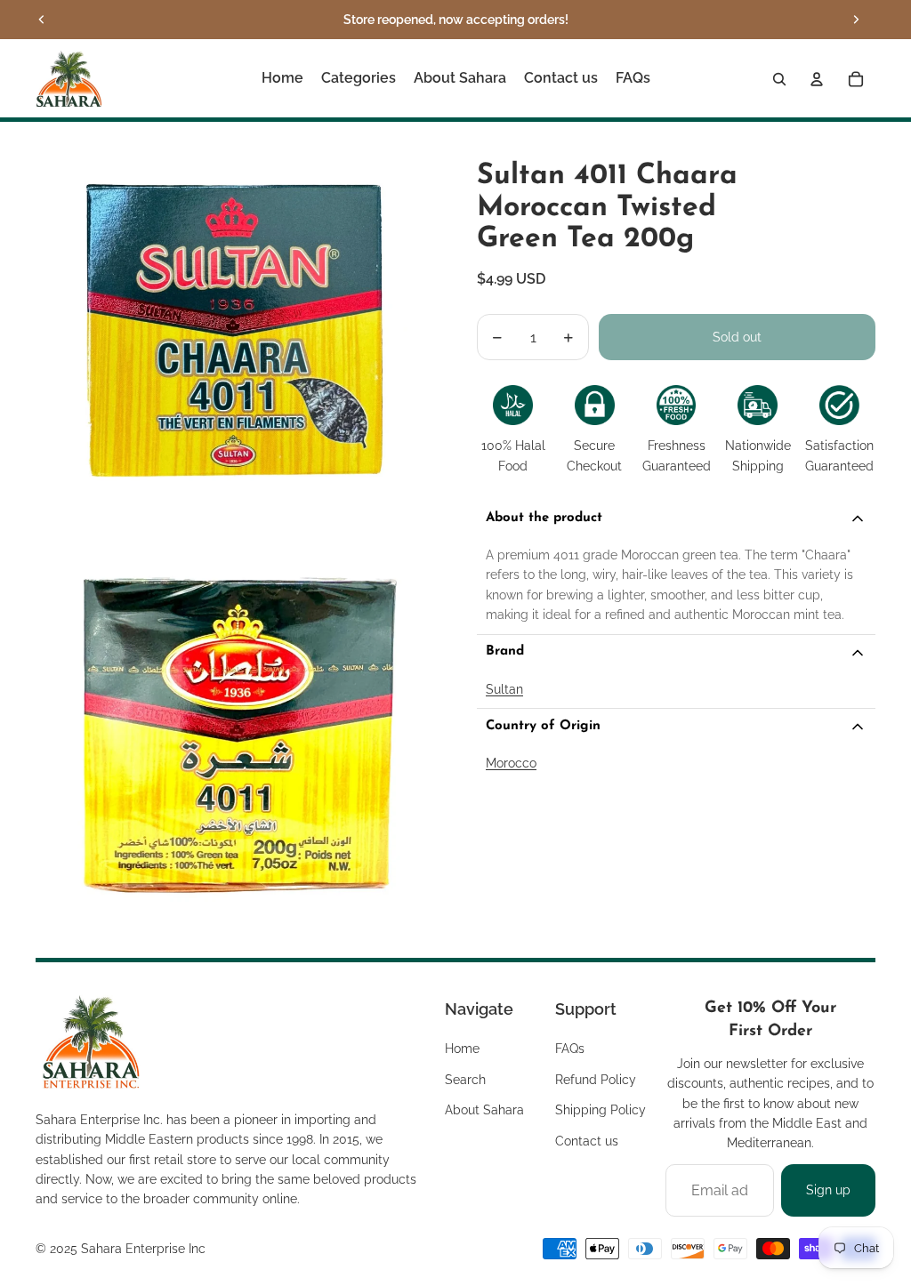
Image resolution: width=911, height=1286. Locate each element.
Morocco (511, 763)
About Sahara (484, 1110)
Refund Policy (595, 1080)
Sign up (828, 1190)
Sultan (504, 689)
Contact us (586, 1141)
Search (465, 1080)
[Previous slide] (41, 19)
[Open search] (779, 79)
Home (462, 1048)
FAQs (569, 1048)
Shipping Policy (600, 1110)
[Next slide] (855, 19)
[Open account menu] (816, 79)
